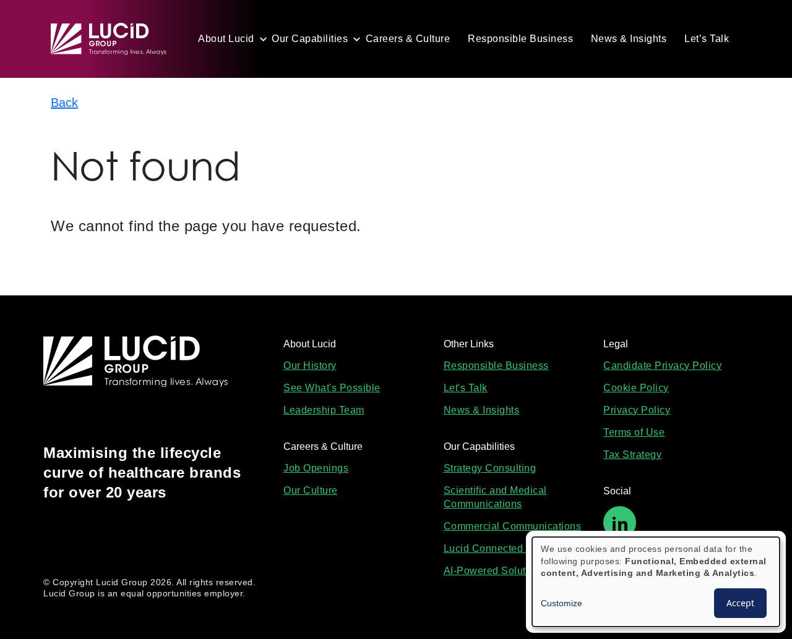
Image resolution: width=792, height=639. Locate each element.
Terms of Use (634, 432)
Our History (310, 365)
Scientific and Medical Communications (495, 497)
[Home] (114, 39)
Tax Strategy (632, 454)
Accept (740, 603)
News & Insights (629, 38)
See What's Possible (332, 388)
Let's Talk (466, 388)
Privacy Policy (636, 410)
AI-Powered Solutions (495, 570)
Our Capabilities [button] (310, 38)
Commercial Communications (513, 526)
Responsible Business (520, 38)
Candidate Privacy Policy (662, 365)
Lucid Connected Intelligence (512, 548)
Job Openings (315, 468)
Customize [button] (561, 603)
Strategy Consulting (490, 468)
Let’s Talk (706, 38)
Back (64, 102)
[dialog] (656, 582)
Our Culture (310, 490)
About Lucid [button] (226, 38)
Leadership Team (323, 410)
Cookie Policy (636, 388)
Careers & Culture (408, 38)
